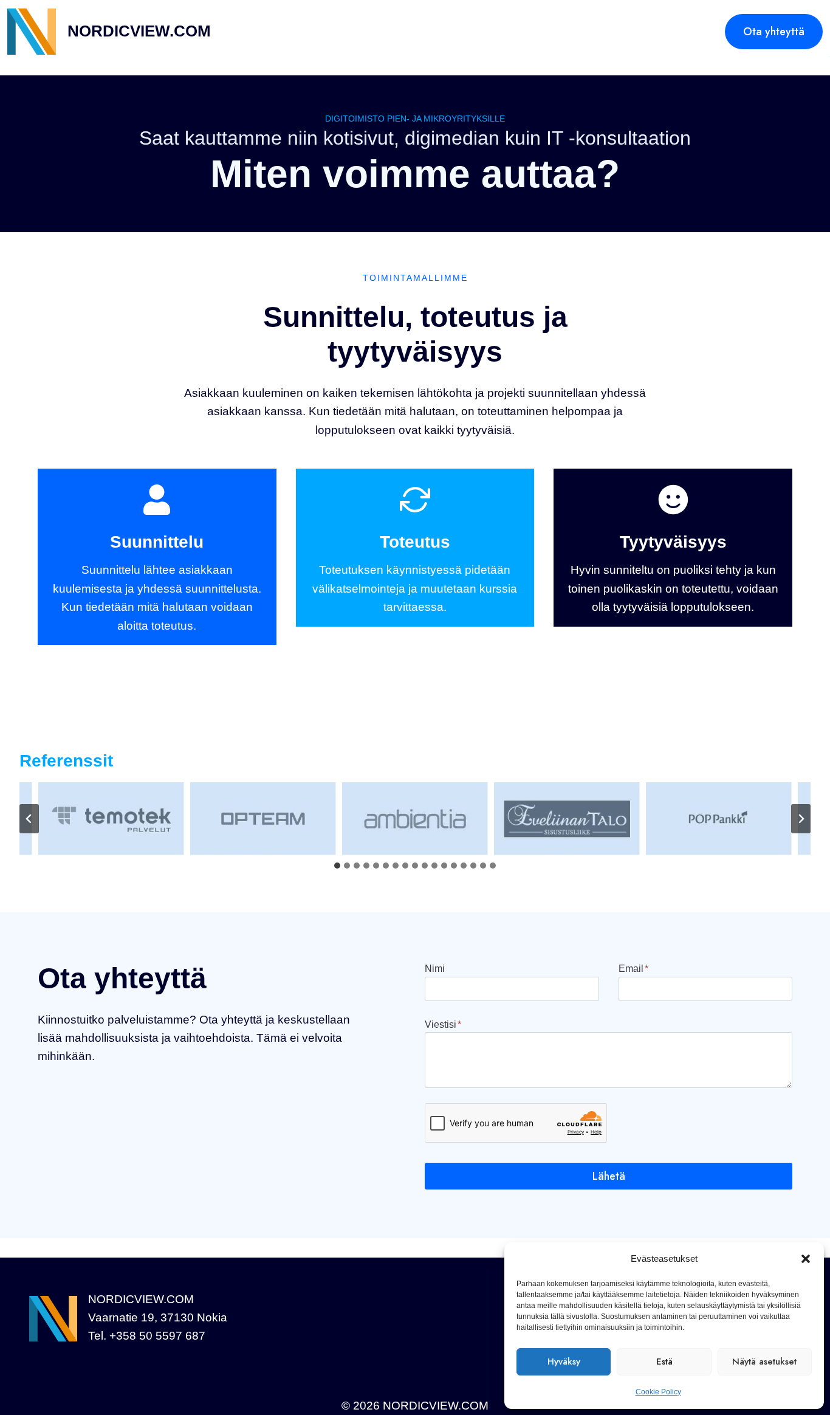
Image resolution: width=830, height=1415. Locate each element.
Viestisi (443, 1024)
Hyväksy (563, 1361)
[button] (806, 1259)
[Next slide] (801, 818)
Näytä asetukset (764, 1361)
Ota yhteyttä (773, 32)
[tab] (337, 865)
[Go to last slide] (29, 818)
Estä (664, 1361)
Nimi (435, 968)
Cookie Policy (658, 1392)
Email (633, 968)
